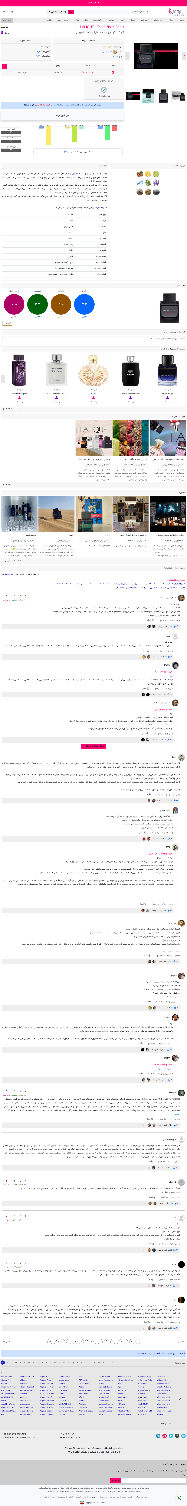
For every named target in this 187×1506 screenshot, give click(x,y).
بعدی (7, 1341)
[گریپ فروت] (148, 174)
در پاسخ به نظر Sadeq (162, 1064)
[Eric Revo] (154, 1008)
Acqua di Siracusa (46, 1408)
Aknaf (120, 1394)
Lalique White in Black (130, 394)
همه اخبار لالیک (11, 485)
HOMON (172, 1093)
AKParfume (122, 1397)
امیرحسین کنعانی (169, 1139)
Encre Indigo (167, 394)
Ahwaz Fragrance (105, 1411)
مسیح (168, 636)
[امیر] (181, 1300)
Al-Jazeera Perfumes (145, 1390)
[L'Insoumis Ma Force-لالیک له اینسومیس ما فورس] (56, 370)
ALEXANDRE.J (162, 1408)
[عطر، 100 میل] (113, 72)
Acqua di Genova (46, 1384)
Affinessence (84, 1394)
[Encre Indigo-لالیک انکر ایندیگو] (167, 370)
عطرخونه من (31, 535)
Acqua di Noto (45, 1390)
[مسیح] (175, 636)
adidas (61, 1394)
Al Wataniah (142, 1384)
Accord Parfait (25, 1401)
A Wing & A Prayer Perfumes (8, 1387)
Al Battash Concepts (125, 1414)
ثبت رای (7, 323)
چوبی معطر (106, 47)
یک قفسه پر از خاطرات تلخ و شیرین (133, 535)
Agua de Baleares (105, 1387)
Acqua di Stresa (46, 1411)
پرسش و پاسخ (62, 20)
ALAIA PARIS (142, 1397)
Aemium (62, 1414)
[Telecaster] (148, 839)
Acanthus (23, 1394)
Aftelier (82, 1401)
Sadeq (167, 1017)
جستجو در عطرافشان (140, 11)
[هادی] (154, 801)
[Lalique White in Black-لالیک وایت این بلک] (130, 370)
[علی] (149, 1125)
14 (56, 1341)
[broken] (147, 910)
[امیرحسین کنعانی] (181, 1139)
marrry (173, 976)
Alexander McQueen (164, 1397)
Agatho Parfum (104, 1377)
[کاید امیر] (147, 739)
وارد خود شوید (39, 105)
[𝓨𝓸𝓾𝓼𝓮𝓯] (144, 839)
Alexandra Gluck (163, 1401)
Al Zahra (141, 1387)
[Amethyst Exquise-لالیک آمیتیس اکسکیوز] (19, 370)
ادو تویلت (4, 27)
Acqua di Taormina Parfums (47, 1414)
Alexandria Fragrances (164, 1411)
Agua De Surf (104, 1394)
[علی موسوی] (149, 626)
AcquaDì (62, 1384)
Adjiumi (62, 1397)
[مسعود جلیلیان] (149, 1168)
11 (75, 1341)
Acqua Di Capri (45, 1377)
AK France (122, 1390)
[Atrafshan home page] (176, 12)
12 (69, 1341)
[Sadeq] (175, 1017)
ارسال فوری (93, 3)
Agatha (82, 1414)
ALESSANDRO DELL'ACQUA (164, 1390)
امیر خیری (172, 923)
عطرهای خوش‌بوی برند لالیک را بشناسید (94, 459)
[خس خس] (148, 192)
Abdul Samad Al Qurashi (8, 1411)
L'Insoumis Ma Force (56, 394)
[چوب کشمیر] (140, 192)
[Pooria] (175, 665)
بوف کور (107, 535)
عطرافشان (96, 207)
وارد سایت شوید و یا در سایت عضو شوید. (152, 1353)
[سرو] (148, 182)
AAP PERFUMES (7, 1397)
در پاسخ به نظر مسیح (163, 671)
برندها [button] (181, 20)
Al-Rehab (141, 1394)
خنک (115, 56)
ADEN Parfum (64, 1390)
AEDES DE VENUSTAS (66, 1411)
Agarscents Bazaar (86, 1411)
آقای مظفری (171, 1182)
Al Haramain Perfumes (145, 1380)
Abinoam (23, 1380)
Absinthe (23, 1384)
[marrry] (181, 976)
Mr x (174, 757)
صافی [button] (170, 20)
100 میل (87, 72)
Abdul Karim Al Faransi (8, 1408)
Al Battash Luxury (144, 1377)
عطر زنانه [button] (144, 20)
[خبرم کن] (5, 66)
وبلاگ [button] (76, 20)
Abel (2, 1414)
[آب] (140, 182)
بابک (174, 1264)
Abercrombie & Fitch (27, 1377)
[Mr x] (181, 757)
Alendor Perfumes (164, 1387)
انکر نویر (75, 173)
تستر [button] (122, 20)
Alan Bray (141, 1408)
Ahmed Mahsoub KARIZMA (106, 1408)
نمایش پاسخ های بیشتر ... (93, 746)
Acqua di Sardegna (47, 1404)
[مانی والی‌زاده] (154, 1250)
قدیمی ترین (19, 574)
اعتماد (71, 535)
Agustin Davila (104, 1397)
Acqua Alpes (25, 1404)
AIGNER (102, 1414)
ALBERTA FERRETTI (145, 1411)
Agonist (101, 1384)
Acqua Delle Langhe (27, 1408)
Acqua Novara (64, 1377)
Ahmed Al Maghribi (106, 1404)
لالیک (40, 47)
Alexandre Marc (163, 1404)
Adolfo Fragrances (66, 1408)
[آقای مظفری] (181, 1182)
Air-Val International (125, 1380)
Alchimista (161, 1377)
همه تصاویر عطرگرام (13, 560)
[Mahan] (150, 1203)
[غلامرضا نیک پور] (154, 961)
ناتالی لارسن (107, 51)
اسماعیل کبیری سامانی (167, 598)
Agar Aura (83, 1408)
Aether (81, 1387)
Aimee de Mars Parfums (125, 1377)
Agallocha (83, 1404)
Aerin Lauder (84, 1384)
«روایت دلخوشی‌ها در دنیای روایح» (170, 535)
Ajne (120, 1387)
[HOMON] (181, 1093)
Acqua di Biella (25, 1414)
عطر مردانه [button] (158, 20)
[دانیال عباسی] (149, 801)
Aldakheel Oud (162, 1380)
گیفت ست (96, 20)
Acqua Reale (64, 1380)
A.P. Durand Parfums (8, 1394)
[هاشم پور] (154, 1328)
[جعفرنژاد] (143, 694)
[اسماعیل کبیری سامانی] (181, 598)
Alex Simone (162, 1394)
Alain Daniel (142, 1401)
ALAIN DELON (143, 1404)
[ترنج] (156, 174)
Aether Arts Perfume (86, 1390)
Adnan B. (62, 1401)
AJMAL (120, 1384)
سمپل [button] (132, 20)
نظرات (85, 20)
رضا (175, 1217)
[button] (127, 56)
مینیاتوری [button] (110, 20)
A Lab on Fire (6, 1380)
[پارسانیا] (154, 626)
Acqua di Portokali (47, 1401)
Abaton (3, 1401)
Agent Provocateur (106, 1380)
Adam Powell (64, 1387)
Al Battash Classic (124, 1411)
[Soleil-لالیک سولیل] (93, 370)
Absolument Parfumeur (27, 1390)
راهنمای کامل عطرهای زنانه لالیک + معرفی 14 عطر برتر (163, 459)
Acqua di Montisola (47, 1387)
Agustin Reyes (104, 1401)
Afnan (81, 1397)
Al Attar (121, 1408)
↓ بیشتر (176, 1114)
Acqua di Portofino (47, 1397)
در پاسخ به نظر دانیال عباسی (160, 853)
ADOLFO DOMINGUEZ (66, 1404)
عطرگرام (50, 20)
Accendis (23, 1397)
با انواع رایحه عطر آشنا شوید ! (135, 459)
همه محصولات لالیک (13, 409)
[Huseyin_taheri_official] (144, 657)
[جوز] (140, 174)
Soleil (93, 394)
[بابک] (181, 1264)
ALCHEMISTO (143, 1414)
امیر (175, 1299)
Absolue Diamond (27, 1387)
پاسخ (161, 620)
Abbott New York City (8, 1404)
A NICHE (4, 1384)
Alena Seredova (163, 1384)
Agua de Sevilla (104, 1390)
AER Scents (83, 1380)
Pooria (167, 665)
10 (81, 1341)
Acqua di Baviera (26, 1411)
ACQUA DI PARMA (47, 1394)
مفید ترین (32, 574)
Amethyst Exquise (19, 394)
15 (50, 1341)
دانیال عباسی (165, 810)
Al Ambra (121, 1404)
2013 (38, 56)
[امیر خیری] (181, 923)
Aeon (81, 1377)
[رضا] (181, 1218)
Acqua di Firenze (46, 1380)
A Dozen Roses (6, 1377)
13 (62, 1341)
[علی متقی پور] (148, 694)
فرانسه (37, 51)
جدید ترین (6, 574)
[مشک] (156, 192)
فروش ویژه (7, 20)
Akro (120, 1401)
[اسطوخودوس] (156, 182)
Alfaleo (160, 1414)
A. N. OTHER (5, 1390)
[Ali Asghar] (142, 1049)
